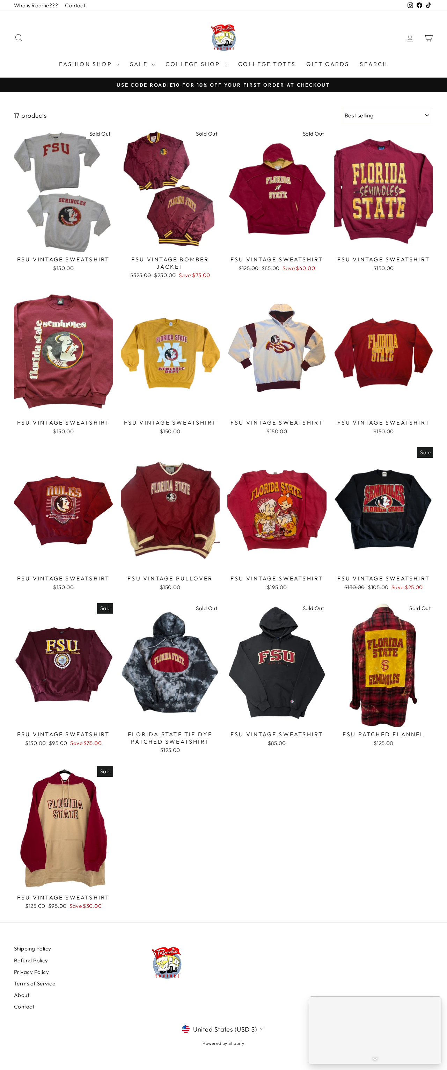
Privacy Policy (31, 972)
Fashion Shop (86, 63)
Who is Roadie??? (36, 5)
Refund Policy (31, 960)
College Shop (194, 63)
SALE (140, 63)
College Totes (267, 63)
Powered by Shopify (223, 1043)
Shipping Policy (32, 948)
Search (374, 63)
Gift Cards (327, 63)
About (21, 995)
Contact (75, 5)
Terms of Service (34, 983)
